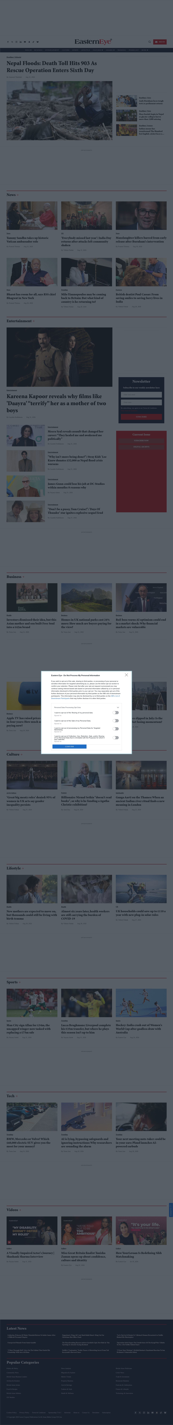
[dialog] (86, 712)
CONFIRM (69, 746)
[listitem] (86, 707)
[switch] (116, 712)
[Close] (127, 675)
